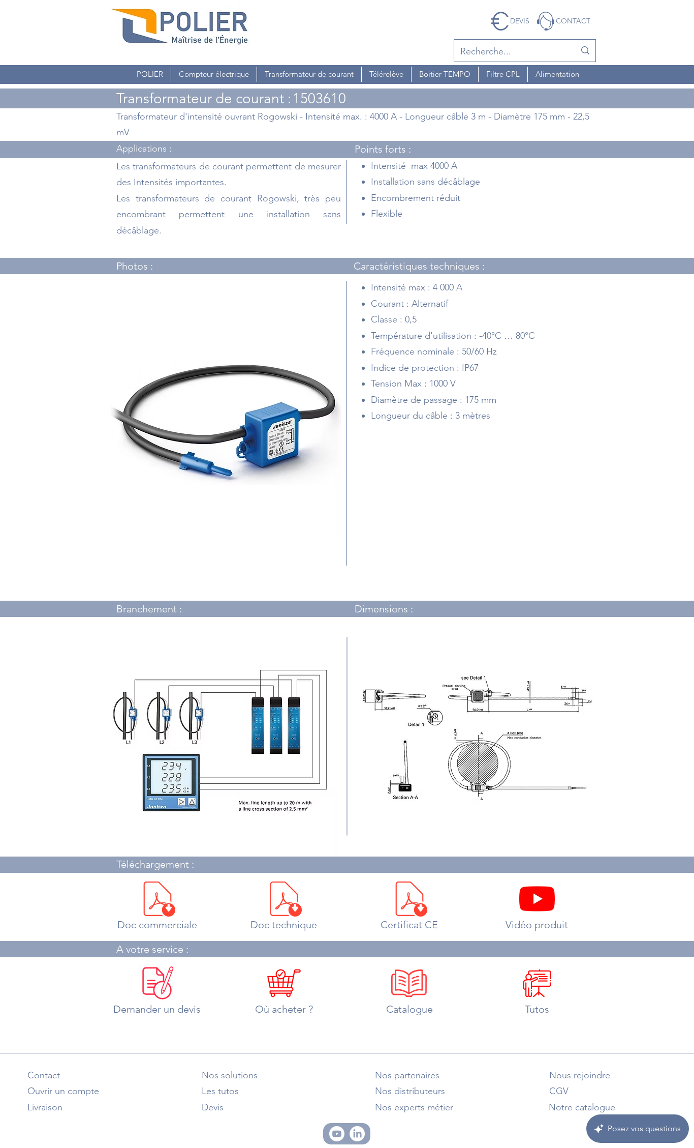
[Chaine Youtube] (336, 1133)
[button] (150, 74)
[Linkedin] (357, 1133)
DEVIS (519, 20)
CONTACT (573, 20)
